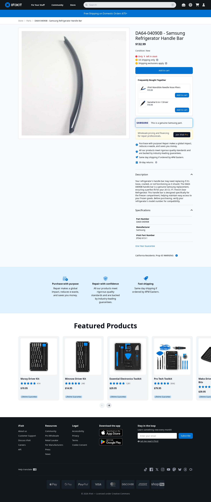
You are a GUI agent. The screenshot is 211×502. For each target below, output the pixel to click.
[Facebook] (151, 469)
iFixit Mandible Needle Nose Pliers (163, 87)
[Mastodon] (174, 469)
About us (22, 431)
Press (47, 449)
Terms (75, 440)
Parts (28, 20)
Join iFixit (182, 134)
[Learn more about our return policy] (156, 162)
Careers (22, 445)
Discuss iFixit (24, 440)
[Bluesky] (179, 469)
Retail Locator (51, 440)
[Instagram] (162, 469)
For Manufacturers (54, 445)
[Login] (203, 5)
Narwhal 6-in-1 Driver (157, 102)
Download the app (109, 425)
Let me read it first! (149, 441)
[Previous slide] (102, 405)
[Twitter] (157, 469)
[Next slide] (109, 405)
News (48, 454)
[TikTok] (145, 469)
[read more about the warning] (176, 255)
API (19, 449)
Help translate (25, 469)
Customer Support (27, 435)
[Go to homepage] (14, 4)
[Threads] (185, 469)
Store (20, 20)
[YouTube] (168, 469)
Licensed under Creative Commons (113, 493)
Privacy (75, 435)
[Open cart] (197, 5)
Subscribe (185, 435)
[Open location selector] (190, 5)
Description (141, 174)
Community (50, 431)
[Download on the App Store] (110, 432)
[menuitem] (38, 5)
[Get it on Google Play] (110, 441)
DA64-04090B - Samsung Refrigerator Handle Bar (58, 20)
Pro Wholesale (52, 435)
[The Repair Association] (191, 469)
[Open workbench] (183, 5)
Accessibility (78, 431)
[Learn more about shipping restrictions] (157, 60)
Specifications (142, 210)
